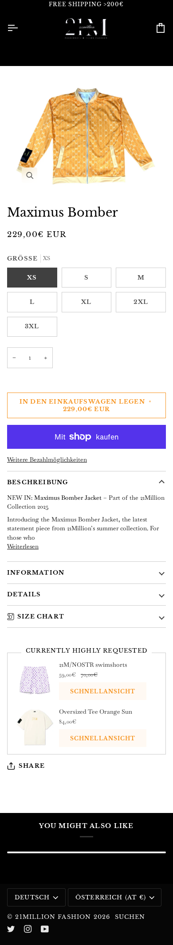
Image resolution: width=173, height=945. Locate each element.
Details (24, 594)
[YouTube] (45, 929)
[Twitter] (11, 929)
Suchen (130, 917)
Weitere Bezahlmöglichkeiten (47, 459)
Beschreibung (37, 482)
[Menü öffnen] (20, 28)
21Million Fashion (53, 917)
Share (32, 766)
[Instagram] (28, 929)
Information (35, 572)
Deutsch (32, 897)
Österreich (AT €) (110, 897)
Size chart (40, 616)
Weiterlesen (23, 546)
